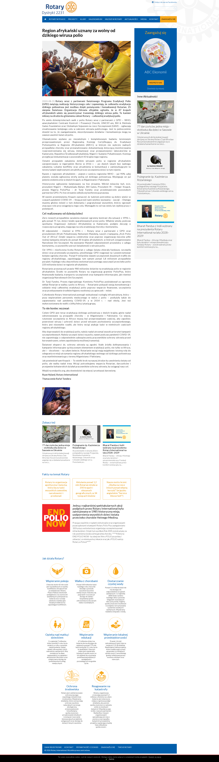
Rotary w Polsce (57, 19)
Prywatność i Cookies (87, 747)
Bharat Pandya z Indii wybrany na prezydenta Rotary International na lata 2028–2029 (114, 449)
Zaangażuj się (168, 19)
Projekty (72, 19)
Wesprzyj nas (155, 83)
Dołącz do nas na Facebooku (165, 2)
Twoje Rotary (125, 747)
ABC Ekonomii (156, 72)
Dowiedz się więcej (155, 88)
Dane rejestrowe (53, 747)
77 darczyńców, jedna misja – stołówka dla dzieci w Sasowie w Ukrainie (56, 447)
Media (144, 19)
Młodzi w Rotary (113, 19)
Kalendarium (95, 19)
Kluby (83, 19)
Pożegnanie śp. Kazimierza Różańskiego (86, 446)
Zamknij (111, 759)
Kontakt (153, 19)
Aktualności (131, 19)
